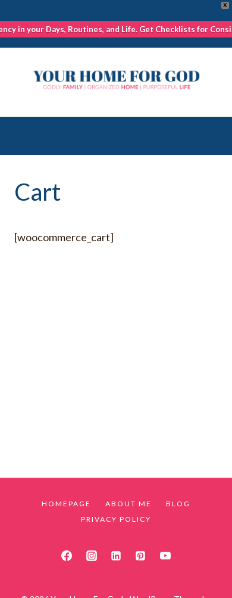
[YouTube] (165, 555)
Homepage (66, 503)
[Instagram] (91, 555)
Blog (178, 503)
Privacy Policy (116, 519)
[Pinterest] (140, 555)
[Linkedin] (116, 555)
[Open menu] (116, 135)
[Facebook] (66, 555)
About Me (128, 503)
